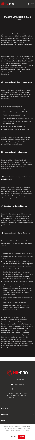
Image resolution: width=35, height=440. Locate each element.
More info (13, 437)
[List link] (17, 380)
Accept (22, 437)
